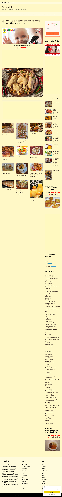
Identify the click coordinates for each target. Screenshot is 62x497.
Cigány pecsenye (55, 110)
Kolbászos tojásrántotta (50, 390)
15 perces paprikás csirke (50, 324)
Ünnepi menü (33, 133)
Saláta (46, 381)
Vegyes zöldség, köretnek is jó (52, 405)
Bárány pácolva (48, 293)
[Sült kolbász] (48, 117)
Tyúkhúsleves (48, 319)
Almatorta (4, 159)
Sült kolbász (55, 117)
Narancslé (32, 200)
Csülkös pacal (56, 130)
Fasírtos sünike (48, 283)
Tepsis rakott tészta (6, 190)
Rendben (52, 492)
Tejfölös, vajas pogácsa (50, 313)
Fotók (32, 14)
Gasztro (16, 14)
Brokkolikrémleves (49, 285)
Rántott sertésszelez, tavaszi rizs (52, 376)
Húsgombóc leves (6, 173)
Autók (43, 483)
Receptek (7, 7)
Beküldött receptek (25, 14)
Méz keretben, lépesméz (50, 407)
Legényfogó (47, 327)
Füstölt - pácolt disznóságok (51, 399)
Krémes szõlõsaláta (49, 281)
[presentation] (47, 98)
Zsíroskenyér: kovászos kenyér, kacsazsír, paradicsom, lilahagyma (56, 162)
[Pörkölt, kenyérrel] (48, 123)
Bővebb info (51, 490)
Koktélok (24, 481)
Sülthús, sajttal (48, 384)
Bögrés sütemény (49, 295)
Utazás (23, 485)
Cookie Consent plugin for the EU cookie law (52, 494)
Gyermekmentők (45, 485)
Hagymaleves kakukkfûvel (51, 329)
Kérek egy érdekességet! (52, 33)
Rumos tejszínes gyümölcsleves (52, 286)
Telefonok (44, 481)
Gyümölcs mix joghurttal (50, 300)
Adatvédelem (10, 495)
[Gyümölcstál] (48, 170)
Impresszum (4, 495)
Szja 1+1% (44, 470)
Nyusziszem (47, 342)
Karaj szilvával (48, 334)
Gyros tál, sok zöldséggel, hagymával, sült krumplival (36, 174)
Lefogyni (24, 472)
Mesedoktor (24, 475)
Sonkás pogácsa (48, 332)
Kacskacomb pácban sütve (51, 400)
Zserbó (46, 413)
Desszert (47, 265)
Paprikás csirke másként (50, 326)
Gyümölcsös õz (48, 336)
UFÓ (43, 473)
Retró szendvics (56, 102)
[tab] (47, 98)
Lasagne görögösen (49, 346)
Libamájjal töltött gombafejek (52, 337)
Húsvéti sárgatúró (49, 321)
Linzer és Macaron (49, 412)
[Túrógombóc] (48, 151)
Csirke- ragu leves (49, 344)
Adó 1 (43, 464)
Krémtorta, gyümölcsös (21, 175)
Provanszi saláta (48, 290)
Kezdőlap (3, 14)
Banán (46, 422)
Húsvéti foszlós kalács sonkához (52, 323)
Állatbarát (44, 479)
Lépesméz (47, 408)
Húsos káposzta (48, 382)
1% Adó (44, 466)
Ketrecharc (44, 475)
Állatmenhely (25, 487)
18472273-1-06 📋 (22, 47)
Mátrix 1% (24, 473)
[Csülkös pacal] (48, 131)
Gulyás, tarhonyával (49, 395)
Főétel (46, 263)
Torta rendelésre (49, 389)
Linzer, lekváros (48, 418)
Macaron (47, 420)
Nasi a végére (48, 266)
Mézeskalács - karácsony (56, 137)
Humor (43, 477)
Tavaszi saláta (48, 288)
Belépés (13, 2)
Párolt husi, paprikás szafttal (51, 392)
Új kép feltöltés (55, 194)
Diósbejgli (47, 404)
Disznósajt (4, 135)
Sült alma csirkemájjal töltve (51, 291)
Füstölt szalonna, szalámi (51, 397)
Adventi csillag (33, 157)
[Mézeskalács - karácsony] (48, 137)
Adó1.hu (44, 472)
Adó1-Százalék (25, 488)
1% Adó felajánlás (26, 466)
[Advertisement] (22, 58)
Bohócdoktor (24, 464)
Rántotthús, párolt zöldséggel (52, 379)
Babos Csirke (48, 298)
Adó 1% (43, 14)
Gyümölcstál (56, 170)
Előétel (46, 261)
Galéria (5, 20)
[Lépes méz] (48, 145)
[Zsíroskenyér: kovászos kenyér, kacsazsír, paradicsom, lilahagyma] (48, 158)
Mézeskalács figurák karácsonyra (21, 141)
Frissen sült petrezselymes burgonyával (19, 192)
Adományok (49, 14)
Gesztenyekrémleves (49, 275)
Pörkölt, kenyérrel (55, 123)
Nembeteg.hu (25, 483)
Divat (43, 468)
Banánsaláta (48, 296)
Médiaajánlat (16, 495)
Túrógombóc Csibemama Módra (52, 318)
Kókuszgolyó (48, 417)
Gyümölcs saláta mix (21, 157)
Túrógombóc (56, 151)
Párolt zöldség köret (49, 394)
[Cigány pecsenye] (48, 109)
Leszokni (24, 470)
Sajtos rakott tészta (49, 415)
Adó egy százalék (25, 479)
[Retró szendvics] (48, 102)
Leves (46, 260)
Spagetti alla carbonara (50, 277)
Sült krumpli (48, 402)
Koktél (38, 14)
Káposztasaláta (48, 377)
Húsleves (47, 374)
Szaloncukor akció (49, 423)
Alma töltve (47, 331)
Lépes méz (55, 144)
